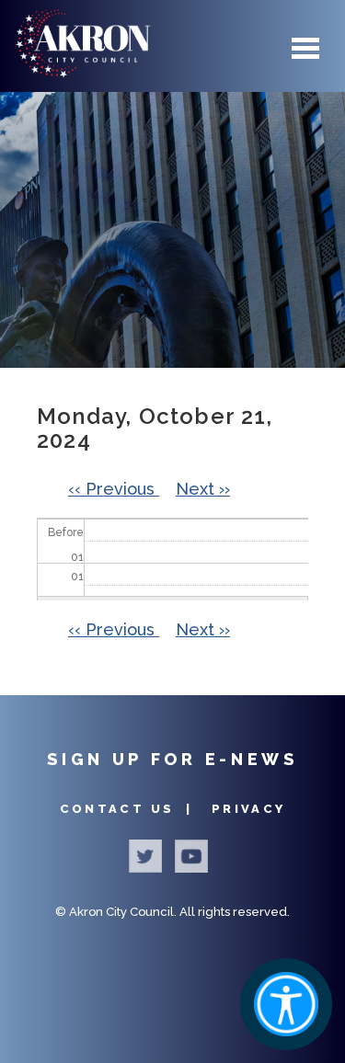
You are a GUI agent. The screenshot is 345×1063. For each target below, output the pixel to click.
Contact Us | (129, 809)
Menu (305, 48)
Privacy (249, 809)
